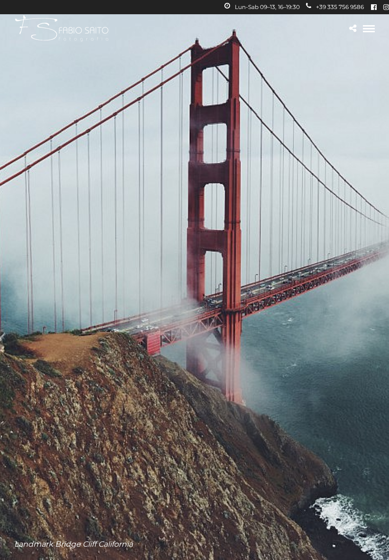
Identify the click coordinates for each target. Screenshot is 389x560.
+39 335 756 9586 (340, 6)
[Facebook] (374, 7)
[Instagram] (386, 7)
